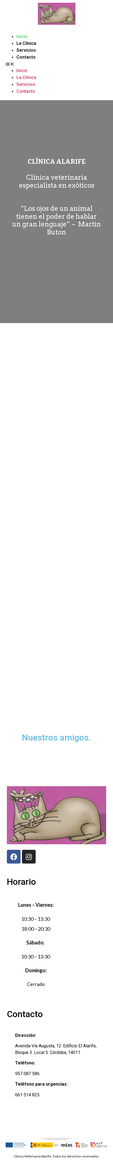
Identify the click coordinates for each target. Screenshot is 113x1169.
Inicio (21, 36)
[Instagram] (29, 857)
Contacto (26, 57)
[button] (56, 64)
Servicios (26, 50)
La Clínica (26, 43)
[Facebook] (14, 857)
